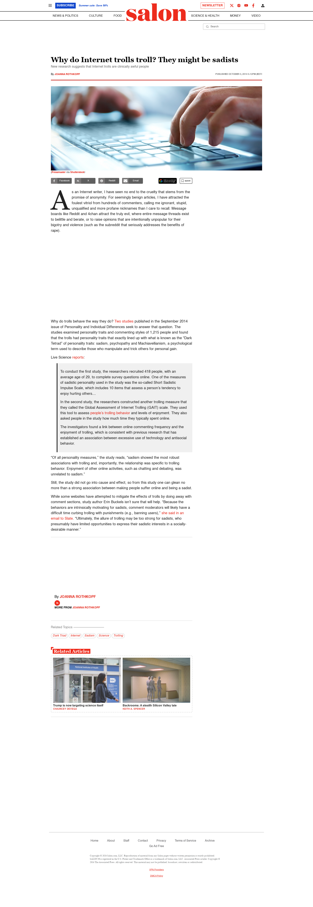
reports (78, 357)
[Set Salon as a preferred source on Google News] (167, 181)
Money (235, 15)
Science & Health (205, 15)
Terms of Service (185, 840)
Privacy (161, 840)
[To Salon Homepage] (156, 12)
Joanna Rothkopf (67, 74)
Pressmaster (59, 172)
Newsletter (212, 5)
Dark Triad (59, 635)
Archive (210, 840)
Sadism (89, 635)
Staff (126, 840)
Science (104, 635)
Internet (75, 635)
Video (255, 15)
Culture (96, 15)
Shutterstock (77, 172)
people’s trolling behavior (110, 413)
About (111, 840)
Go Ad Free (156, 846)
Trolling (118, 635)
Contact (143, 840)
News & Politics (65, 15)
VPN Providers (156, 870)
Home (94, 840)
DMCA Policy (156, 876)
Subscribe (65, 5)
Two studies (123, 321)
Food (118, 15)
